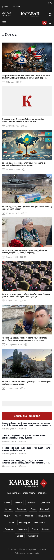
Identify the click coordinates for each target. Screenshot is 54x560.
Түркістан (9, 529)
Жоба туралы (29, 493)
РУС (50, 3)
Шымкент (31, 502)
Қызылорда (24, 522)
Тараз (33, 509)
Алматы (18, 502)
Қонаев (19, 536)
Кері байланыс (13, 493)
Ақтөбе (8, 509)
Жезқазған (33, 536)
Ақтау (17, 516)
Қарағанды (45, 502)
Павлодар (21, 509)
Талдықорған (44, 516)
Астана (7, 502)
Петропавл (39, 522)
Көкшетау (22, 529)
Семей (35, 529)
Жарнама (42, 493)
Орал (11, 522)
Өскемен (29, 516)
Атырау (7, 516)
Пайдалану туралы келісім (27, 553)
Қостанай (44, 509)
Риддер (46, 529)
